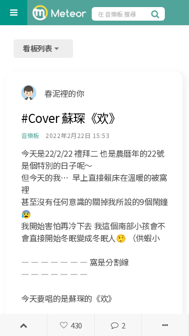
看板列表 (38, 48)
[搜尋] (157, 13)
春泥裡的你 (64, 93)
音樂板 (30, 135)
